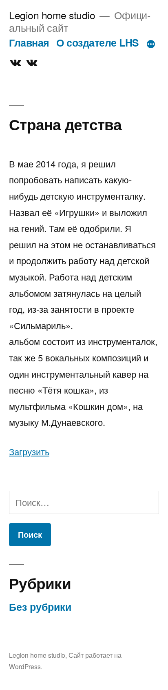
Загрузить (29, 451)
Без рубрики (40, 606)
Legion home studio (52, 15)
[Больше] (151, 44)
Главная (29, 42)
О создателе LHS (97, 42)
